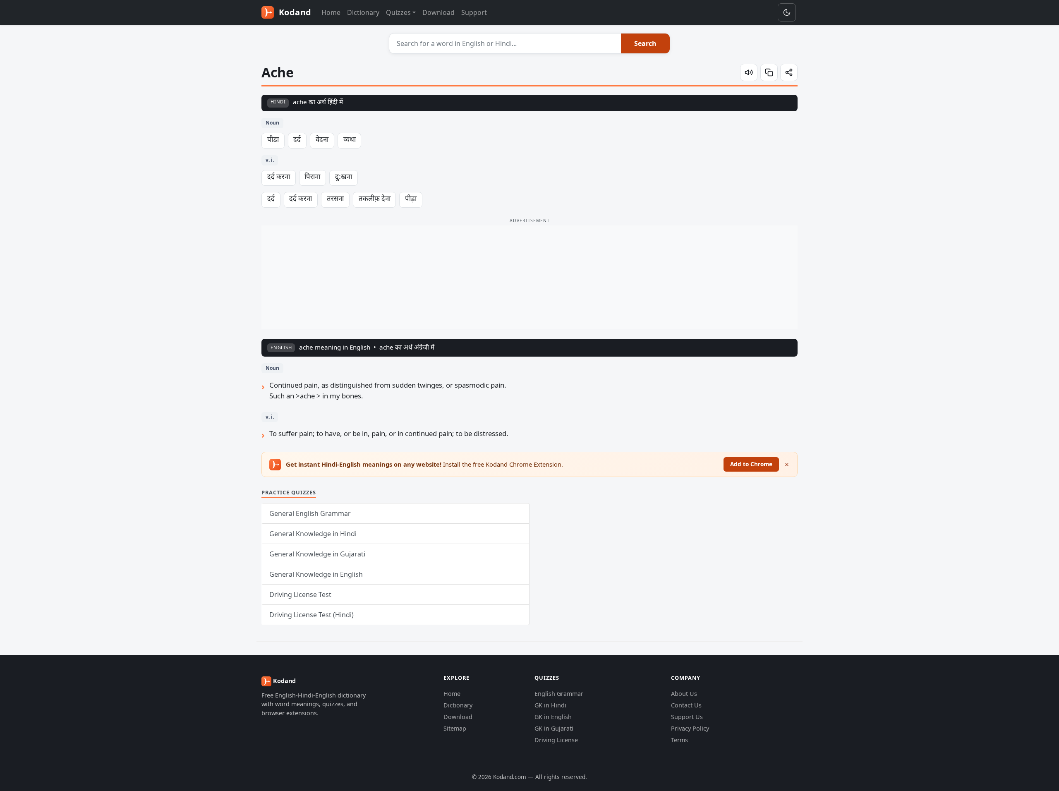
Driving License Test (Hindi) (311, 614)
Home (330, 12)
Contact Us (686, 705)
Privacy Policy (690, 728)
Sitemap (454, 728)
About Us (684, 694)
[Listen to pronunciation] (748, 72)
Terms (679, 740)
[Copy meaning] (769, 72)
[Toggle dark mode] (787, 12)
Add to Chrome (751, 464)
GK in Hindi (550, 705)
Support (474, 12)
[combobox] (505, 43)
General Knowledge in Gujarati (317, 553)
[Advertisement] (529, 277)
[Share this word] (789, 72)
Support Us (687, 717)
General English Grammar (310, 513)
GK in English (553, 717)
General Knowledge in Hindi (313, 533)
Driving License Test (300, 594)
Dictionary (363, 12)
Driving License (556, 740)
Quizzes (398, 12)
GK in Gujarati (553, 728)
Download (438, 12)
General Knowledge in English (316, 574)
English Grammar (558, 694)
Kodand (293, 12)
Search (645, 43)
